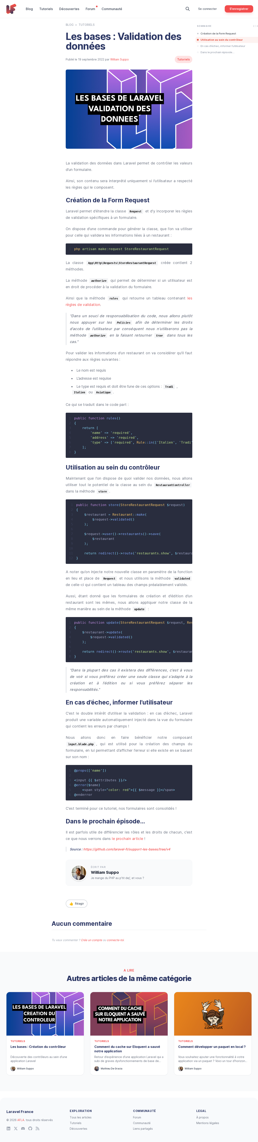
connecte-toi (115, 940)
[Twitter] (16, 1128)
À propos (202, 1117)
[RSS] (37, 1128)
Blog (29, 9)
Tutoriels (46, 9)
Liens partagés (143, 1128)
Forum (90, 9)
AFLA (20, 1120)
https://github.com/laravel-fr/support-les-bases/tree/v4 (126, 849)
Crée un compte (91, 940)
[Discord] (23, 1128)
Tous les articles (81, 1117)
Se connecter (207, 8)
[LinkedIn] (8, 1128)
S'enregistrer (239, 8)
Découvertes (69, 9)
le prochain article (127, 838)
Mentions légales (207, 1123)
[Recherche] (187, 8)
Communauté (112, 9)
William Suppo (119, 59)
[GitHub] (30, 1128)
